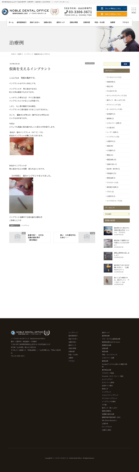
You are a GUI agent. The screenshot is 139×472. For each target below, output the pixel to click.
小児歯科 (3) (111, 150)
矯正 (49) (110, 86)
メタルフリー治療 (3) (114, 123)
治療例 (112, 22)
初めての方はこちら (113, 14)
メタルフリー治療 (108, 358)
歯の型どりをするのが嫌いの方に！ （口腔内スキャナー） (121, 267)
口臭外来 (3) (111, 196)
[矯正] (17, 237)
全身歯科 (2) (111, 114)
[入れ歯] (87, 237)
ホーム (11, 22)
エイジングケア (107, 379)
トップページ (73, 332)
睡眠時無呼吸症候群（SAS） (111, 417)
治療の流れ (48, 22)
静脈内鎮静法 (106, 411)
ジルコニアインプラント (110, 395)
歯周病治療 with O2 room (111, 342)
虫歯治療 (105, 348)
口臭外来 (105, 423)
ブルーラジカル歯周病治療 (111, 339)
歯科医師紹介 (22, 22)
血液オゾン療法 (107, 385)
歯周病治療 (106, 336)
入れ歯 (104, 404)
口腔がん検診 (106, 430)
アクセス (125, 22)
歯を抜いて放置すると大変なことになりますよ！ (121, 242)
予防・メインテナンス (109, 354)
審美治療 (105, 361)
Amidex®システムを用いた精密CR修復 (114, 365)
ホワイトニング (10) (114, 105)
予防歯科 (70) (111, 173)
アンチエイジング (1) (114, 77)
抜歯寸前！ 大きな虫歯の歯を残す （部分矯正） (36, 237)
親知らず (105, 389)
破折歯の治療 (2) (112, 187)
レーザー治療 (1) (112, 132)
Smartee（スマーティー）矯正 (112, 376)
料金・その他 (99, 22)
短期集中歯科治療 (108, 414)
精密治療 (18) (111, 159)
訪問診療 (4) (111, 82)
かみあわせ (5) (112, 91)
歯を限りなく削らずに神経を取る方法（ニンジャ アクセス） (121, 230)
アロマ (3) (110, 191)
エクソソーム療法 (108, 382)
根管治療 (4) (111, 178)
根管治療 (105, 351)
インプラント (90, 63)
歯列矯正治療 (106, 370)
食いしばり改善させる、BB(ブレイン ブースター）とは (121, 280)
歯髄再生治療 (106, 345)
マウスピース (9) (112, 182)
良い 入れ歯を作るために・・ (68, 236)
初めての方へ (35, 22)
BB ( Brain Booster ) (109, 420)
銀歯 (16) (110, 155)
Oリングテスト (107, 427)
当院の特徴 (74, 22)
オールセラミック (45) (114, 109)
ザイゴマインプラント (109, 398)
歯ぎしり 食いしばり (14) (116, 100)
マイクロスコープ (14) (114, 201)
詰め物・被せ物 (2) (113, 169)
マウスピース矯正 (108, 373)
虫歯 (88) (110, 146)
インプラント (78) (113, 137)
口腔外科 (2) (111, 141)
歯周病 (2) (110, 118)
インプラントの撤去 (109, 401)
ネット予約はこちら (113, 8)
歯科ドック (61, 22)
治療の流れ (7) (112, 164)
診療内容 (86, 22)
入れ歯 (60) (111, 127)
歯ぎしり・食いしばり (109, 408)
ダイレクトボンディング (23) (117, 95)
